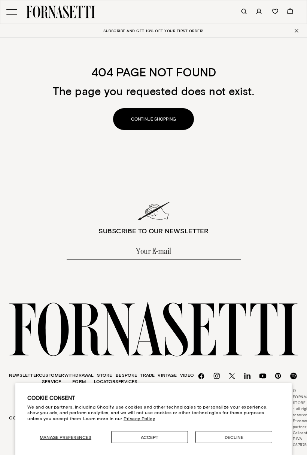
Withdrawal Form (79, 378)
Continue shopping (153, 119)
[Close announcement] (296, 31)
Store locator (104, 378)
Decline (234, 437)
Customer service (51, 378)
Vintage (167, 374)
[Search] (239, 11)
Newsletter (24, 374)
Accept (149, 437)
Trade (147, 374)
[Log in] (254, 11)
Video (187, 374)
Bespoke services (126, 378)
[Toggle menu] (11, 12)
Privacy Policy (139, 418)
